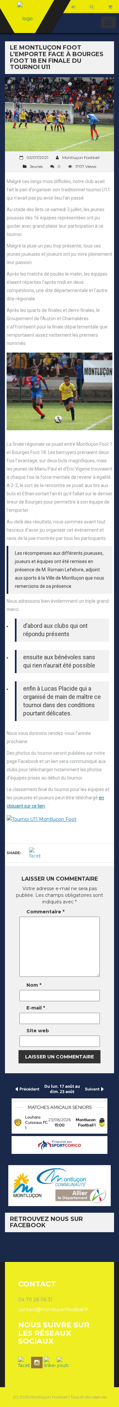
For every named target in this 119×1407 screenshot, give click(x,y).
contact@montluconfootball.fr (53, 1309)
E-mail (35, 1008)
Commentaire (45, 912)
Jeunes (36, 166)
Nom (33, 985)
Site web (37, 1031)
